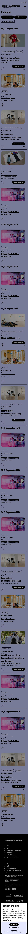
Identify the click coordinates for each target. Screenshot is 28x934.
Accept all (14, 924)
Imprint (14, 931)
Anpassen (14, 930)
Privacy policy (19, 931)
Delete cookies (8, 931)
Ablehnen (14, 927)
